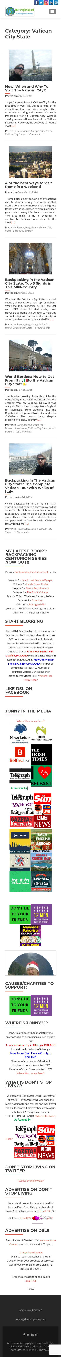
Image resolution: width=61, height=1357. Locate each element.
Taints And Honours (37, 588)
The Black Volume (37, 592)
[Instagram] (46, 2)
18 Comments (24, 431)
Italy (42, 130)
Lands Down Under (37, 584)
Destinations (23, 130)
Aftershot (37, 600)
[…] (13, 125)
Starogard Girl (37, 604)
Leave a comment (22, 230)
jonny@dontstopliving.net (30, 1319)
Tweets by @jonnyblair (30, 1180)
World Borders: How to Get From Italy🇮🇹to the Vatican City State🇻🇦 (29, 380)
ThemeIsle (44, 1349)
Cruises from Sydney (31, 1252)
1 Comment (33, 134)
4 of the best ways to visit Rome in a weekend (28, 185)
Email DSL (45, 1211)
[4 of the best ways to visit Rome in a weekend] (30, 161)
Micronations (12, 428)
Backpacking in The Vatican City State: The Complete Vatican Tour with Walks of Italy (30, 486)
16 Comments (21, 532)
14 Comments (42, 327)
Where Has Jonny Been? (31, 720)
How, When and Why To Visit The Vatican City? (26, 88)
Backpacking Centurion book (31, 571)
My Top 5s (42, 324)
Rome (49, 130)
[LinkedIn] (51, 2)
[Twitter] (41, 2)
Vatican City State (15, 134)
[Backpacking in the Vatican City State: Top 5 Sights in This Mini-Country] (30, 258)
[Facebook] (36, 2)
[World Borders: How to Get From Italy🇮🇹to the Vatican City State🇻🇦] (30, 355)
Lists (33, 324)
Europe (35, 130)
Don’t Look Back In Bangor (37, 580)
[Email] (56, 2)
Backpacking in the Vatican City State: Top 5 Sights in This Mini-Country (29, 283)
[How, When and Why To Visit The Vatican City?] (30, 65)
